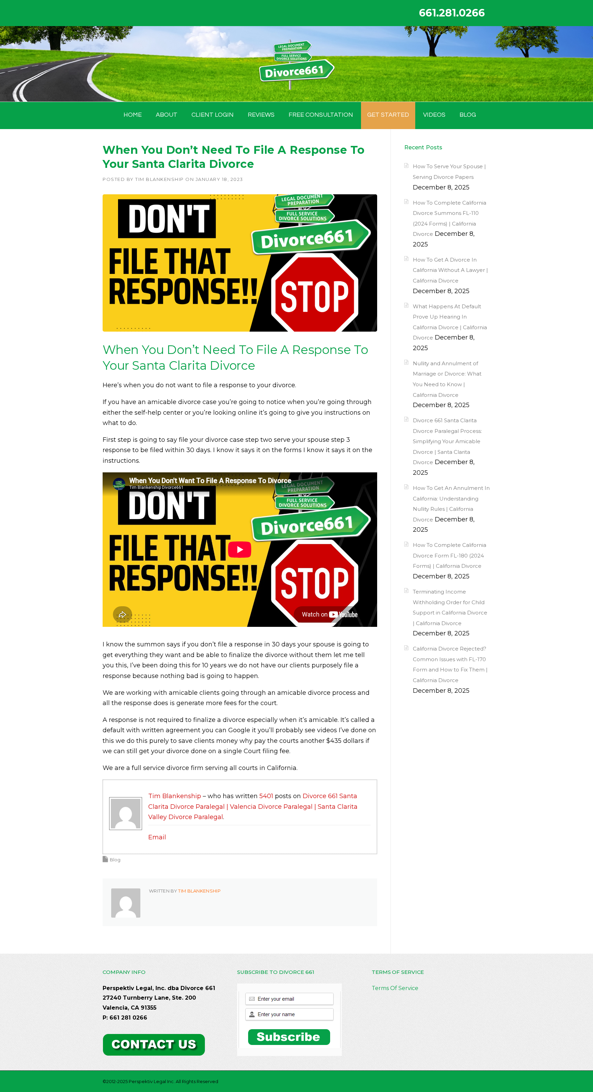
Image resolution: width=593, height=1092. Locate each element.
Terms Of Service (395, 988)
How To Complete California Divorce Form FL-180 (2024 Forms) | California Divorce (449, 555)
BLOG (468, 115)
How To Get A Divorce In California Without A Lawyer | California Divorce (450, 270)
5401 (266, 796)
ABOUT (166, 115)
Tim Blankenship (159, 179)
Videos (434, 115)
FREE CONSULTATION (321, 115)
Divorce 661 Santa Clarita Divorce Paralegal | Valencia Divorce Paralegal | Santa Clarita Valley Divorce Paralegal (253, 806)
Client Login (212, 115)
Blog (115, 859)
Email (157, 837)
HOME (133, 115)
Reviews (261, 115)
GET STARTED (388, 115)
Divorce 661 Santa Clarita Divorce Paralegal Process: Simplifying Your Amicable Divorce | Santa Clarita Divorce (447, 441)
